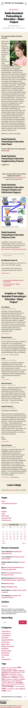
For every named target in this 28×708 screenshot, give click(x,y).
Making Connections (7, 646)
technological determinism (17, 684)
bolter (19, 667)
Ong (3, 679)
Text (2, 657)
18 (10, 536)
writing (3, 691)
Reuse (13, 682)
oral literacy (15, 679)
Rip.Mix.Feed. (5, 653)
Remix (9, 682)
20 (17, 536)
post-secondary (7, 255)
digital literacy (5, 672)
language (19, 674)
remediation (4, 682)
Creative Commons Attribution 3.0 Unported (11, 706)
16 (3, 536)
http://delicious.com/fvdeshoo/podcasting (13, 249)
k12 (9, 254)
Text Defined (11, 689)
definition (21, 671)
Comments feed (6, 518)
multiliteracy (15, 677)
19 (14, 536)
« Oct (3, 543)
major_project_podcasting (17, 254)
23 (3, 538)
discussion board (15, 672)
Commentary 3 (6, 635)
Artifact (7, 667)
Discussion (4, 638)
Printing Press (5, 681)
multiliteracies (5, 677)
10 (7, 534)
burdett (3, 669)
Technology (5, 655)
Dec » (24, 543)
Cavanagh (9, 669)
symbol (3, 684)
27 (17, 538)
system (8, 684)
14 (21, 534)
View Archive (5, 273)
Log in (3, 514)
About (3, 501)
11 (10, 534)
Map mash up (10, 583)
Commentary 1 (6, 631)
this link (6, 150)
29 (24, 538)
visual (17, 689)
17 (7, 536)
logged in (11, 490)
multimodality (21, 677)
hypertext (4, 674)
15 (24, 534)
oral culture (8, 679)
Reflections (4, 648)
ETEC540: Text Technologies (14, 3)
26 (14, 538)
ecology (22, 672)
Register (4, 511)
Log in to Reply (5, 333)
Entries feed (5, 516)
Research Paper (6, 650)
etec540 (5, 254)
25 (10, 538)
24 (7, 538)
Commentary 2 (6, 633)
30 (3, 541)
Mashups (14, 676)
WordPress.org (6, 520)
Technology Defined (19, 686)
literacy (4, 676)
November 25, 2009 (10, 28)
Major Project (14, 9)
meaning (20, 676)
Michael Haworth (15, 25)
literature (9, 675)
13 (17, 534)
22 (24, 536)
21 (21, 536)
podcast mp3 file (19, 177)
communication (6, 671)
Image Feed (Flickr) (7, 640)
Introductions (5, 642)
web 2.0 (22, 689)
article (3, 667)
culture (15, 671)
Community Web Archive (9, 503)
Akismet (8, 700)
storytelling (19, 682)
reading (13, 681)
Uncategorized (6, 659)
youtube (9, 690)
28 (21, 538)
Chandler (14, 669)
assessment (13, 667)
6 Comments (21, 28)
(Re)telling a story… (12, 587)
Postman (22, 679)
